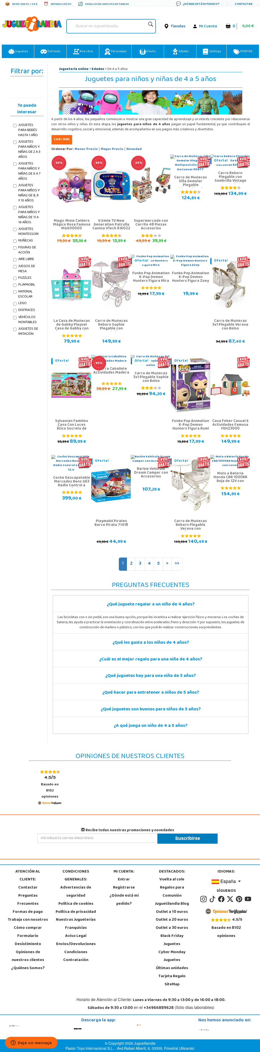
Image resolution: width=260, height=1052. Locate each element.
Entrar (124, 880)
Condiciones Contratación (75, 956)
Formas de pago (28, 912)
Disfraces (53, 52)
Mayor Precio (112, 149)
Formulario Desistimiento (28, 940)
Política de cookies (75, 904)
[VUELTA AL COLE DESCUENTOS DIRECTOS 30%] (72, 185)
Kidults (151, 52)
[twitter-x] (230, 899)
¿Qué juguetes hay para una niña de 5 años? (150, 676)
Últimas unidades (172, 968)
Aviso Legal (75, 936)
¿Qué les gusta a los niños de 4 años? (150, 643)
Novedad (134, 149)
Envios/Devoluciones (76, 944)
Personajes (118, 52)
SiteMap (172, 985)
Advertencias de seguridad (75, 892)
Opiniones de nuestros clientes (28, 956)
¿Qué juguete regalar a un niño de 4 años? (150, 604)
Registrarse (124, 888)
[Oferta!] (231, 285)
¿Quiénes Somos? (28, 968)
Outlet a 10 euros (172, 912)
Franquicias (76, 928)
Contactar (28, 888)
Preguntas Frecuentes (28, 900)
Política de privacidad (76, 912)
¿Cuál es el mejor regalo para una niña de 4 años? (150, 659)
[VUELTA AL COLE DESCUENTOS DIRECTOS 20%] (152, 185)
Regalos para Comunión (172, 892)
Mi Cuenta (208, 27)
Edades (183, 52)
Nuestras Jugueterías (76, 920)
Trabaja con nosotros (28, 920)
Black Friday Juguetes (172, 940)
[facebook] (222, 899)
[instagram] (204, 899)
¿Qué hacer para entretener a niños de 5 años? (150, 692)
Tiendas (178, 27)
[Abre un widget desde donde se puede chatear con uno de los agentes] (31, 1043)
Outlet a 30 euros (172, 928)
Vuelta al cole (171, 880)
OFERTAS (245, 52)
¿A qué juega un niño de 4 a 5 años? (150, 726)
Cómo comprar (28, 928)
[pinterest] (239, 899)
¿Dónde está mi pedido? (124, 900)
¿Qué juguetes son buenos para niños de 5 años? (151, 709)
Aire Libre (86, 52)
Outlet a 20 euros (172, 920)
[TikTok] (213, 899)
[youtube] (248, 899)
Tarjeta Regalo (172, 976)
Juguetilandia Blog (172, 904)
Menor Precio (86, 149)
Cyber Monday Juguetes (172, 956)
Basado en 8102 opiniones (50, 787)
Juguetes (21, 52)
